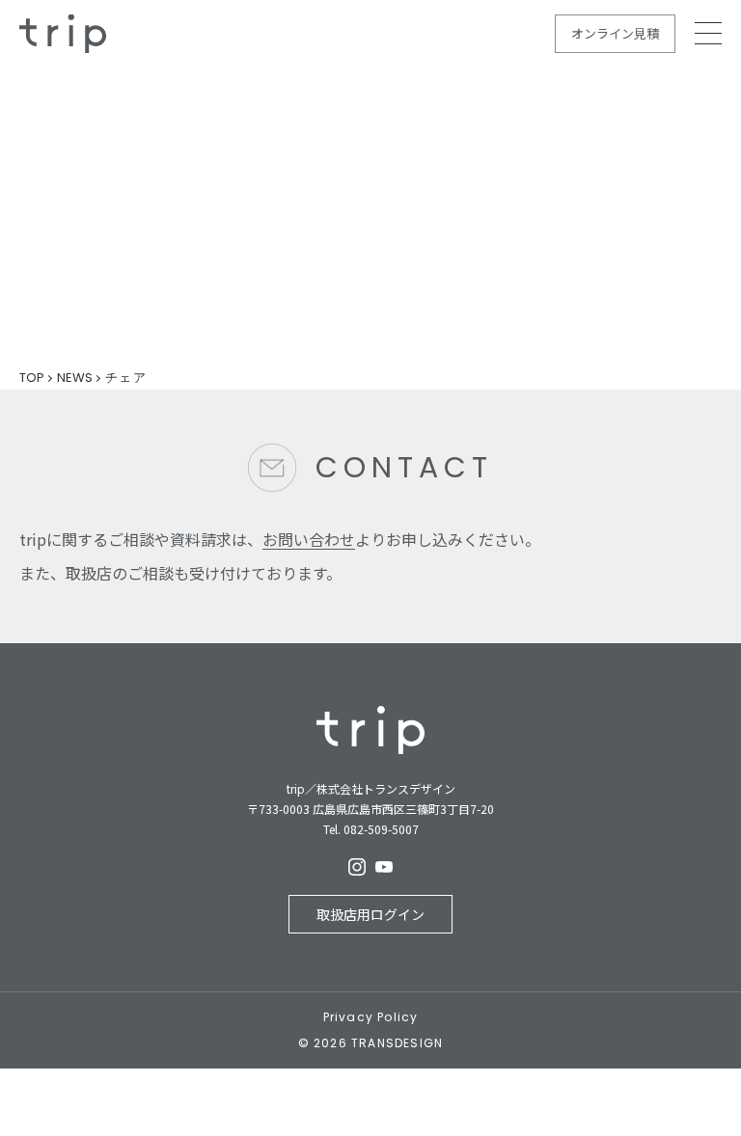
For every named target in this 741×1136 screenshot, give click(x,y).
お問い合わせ (308, 539)
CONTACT (404, 467)
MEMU (708, 33)
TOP (31, 377)
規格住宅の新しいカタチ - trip (62, 33)
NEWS (75, 377)
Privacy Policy (371, 1017)
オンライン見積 (615, 33)
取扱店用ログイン (370, 914)
